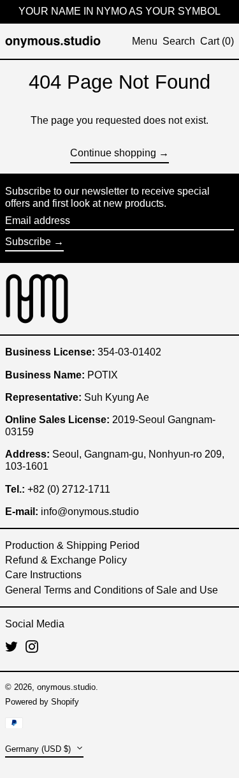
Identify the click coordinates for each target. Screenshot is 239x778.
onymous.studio (66, 687)
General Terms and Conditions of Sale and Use (111, 590)
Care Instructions (43, 574)
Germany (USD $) (39, 749)
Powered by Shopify (42, 702)
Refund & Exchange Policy (66, 560)
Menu (144, 41)
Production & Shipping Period (72, 545)
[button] (179, 41)
